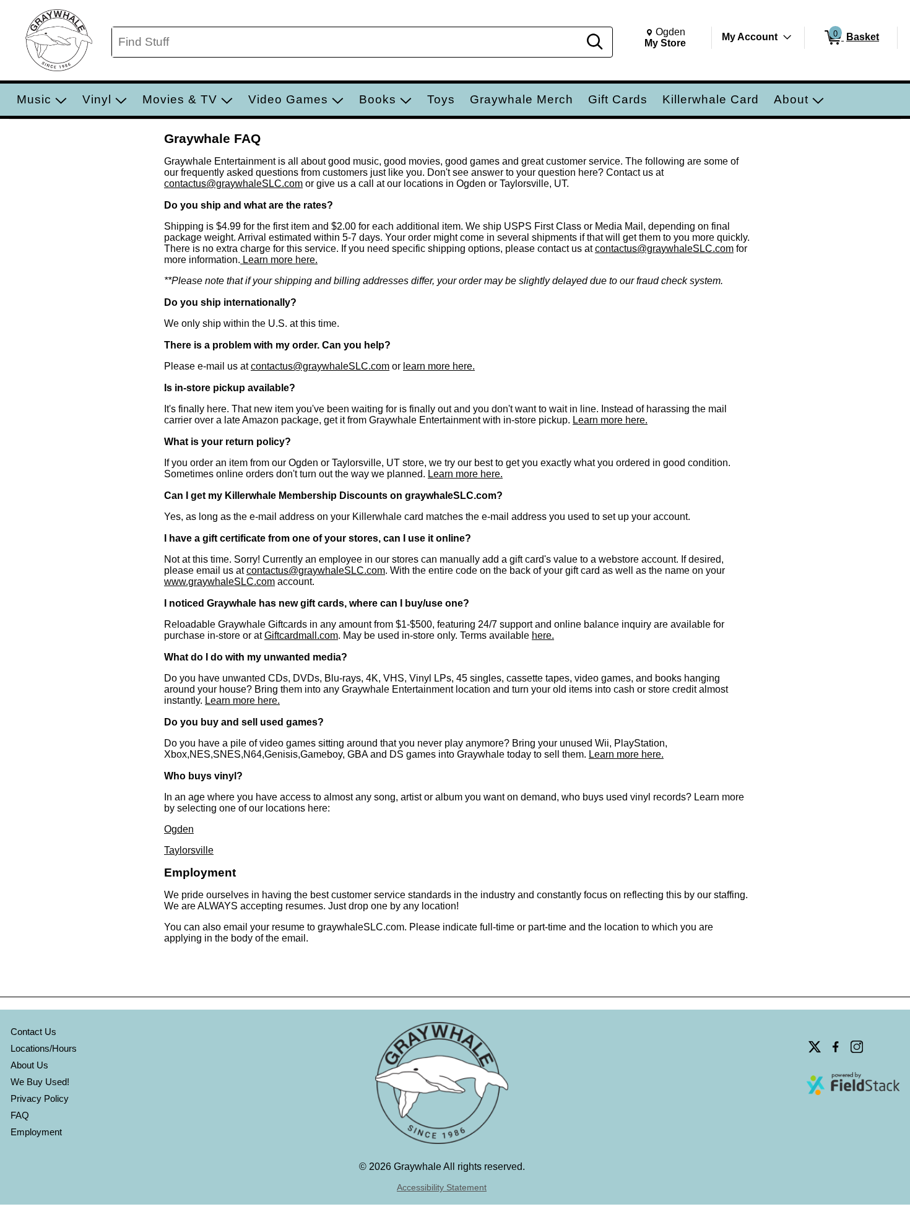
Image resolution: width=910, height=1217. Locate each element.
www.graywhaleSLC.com (219, 581)
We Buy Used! (40, 1081)
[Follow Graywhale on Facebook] (835, 1046)
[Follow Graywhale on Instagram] (856, 1046)
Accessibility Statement (442, 1187)
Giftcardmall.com (301, 635)
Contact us (33, 1031)
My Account (750, 37)
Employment (36, 1132)
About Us (29, 1065)
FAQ (20, 1115)
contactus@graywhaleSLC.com (233, 183)
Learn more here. (279, 259)
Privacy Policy (40, 1098)
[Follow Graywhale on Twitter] (814, 1046)
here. (543, 635)
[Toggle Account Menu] (787, 37)
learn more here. (439, 366)
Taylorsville (189, 850)
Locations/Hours (44, 1048)
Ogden (179, 829)
